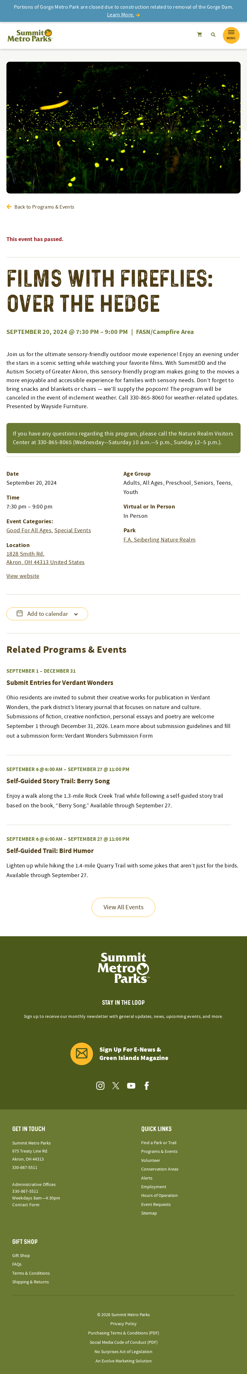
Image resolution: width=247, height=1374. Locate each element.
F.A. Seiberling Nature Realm (160, 539)
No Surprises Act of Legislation (123, 1352)
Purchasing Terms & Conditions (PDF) (123, 1333)
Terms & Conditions (31, 1273)
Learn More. (120, 15)
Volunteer (150, 1160)
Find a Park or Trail (159, 1143)
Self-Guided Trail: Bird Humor (50, 851)
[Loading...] (199, 35)
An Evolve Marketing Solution (124, 1361)
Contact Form (26, 1205)
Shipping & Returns (30, 1282)
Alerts (146, 1178)
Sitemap (149, 1213)
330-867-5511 (24, 1168)
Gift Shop (21, 1256)
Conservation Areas (159, 1169)
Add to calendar (47, 614)
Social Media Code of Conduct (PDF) (124, 1342)
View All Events (123, 907)
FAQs (17, 1264)
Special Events (72, 530)
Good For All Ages (28, 530)
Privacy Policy (123, 1324)
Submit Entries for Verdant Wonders (59, 682)
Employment (153, 1187)
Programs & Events (159, 1151)
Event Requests (156, 1205)
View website (22, 576)
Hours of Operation (159, 1196)
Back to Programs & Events (44, 207)
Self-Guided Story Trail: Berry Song (58, 781)
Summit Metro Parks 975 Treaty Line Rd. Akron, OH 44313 (31, 1151)
